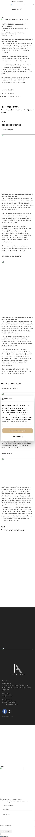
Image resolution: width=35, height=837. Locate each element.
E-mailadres (6, 825)
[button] (17, 836)
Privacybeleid (6, 623)
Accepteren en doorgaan (18, 430)
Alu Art (19, 9)
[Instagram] (9, 711)
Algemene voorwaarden (10, 626)
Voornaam (6, 809)
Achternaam (6, 814)
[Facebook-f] (4, 711)
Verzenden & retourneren (10, 620)
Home (14, 9)
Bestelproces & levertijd (10, 617)
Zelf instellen (16, 436)
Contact (4, 629)
